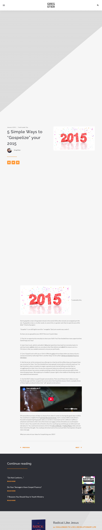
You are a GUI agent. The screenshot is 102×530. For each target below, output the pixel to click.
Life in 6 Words (56, 426)
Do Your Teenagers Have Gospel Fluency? (24, 487)
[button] (98, 5)
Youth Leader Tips (23, 127)
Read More (11, 481)
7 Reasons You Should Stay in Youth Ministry (25, 497)
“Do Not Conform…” (15, 477)
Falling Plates (67, 426)
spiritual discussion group (48, 418)
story (53, 422)
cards (53, 353)
